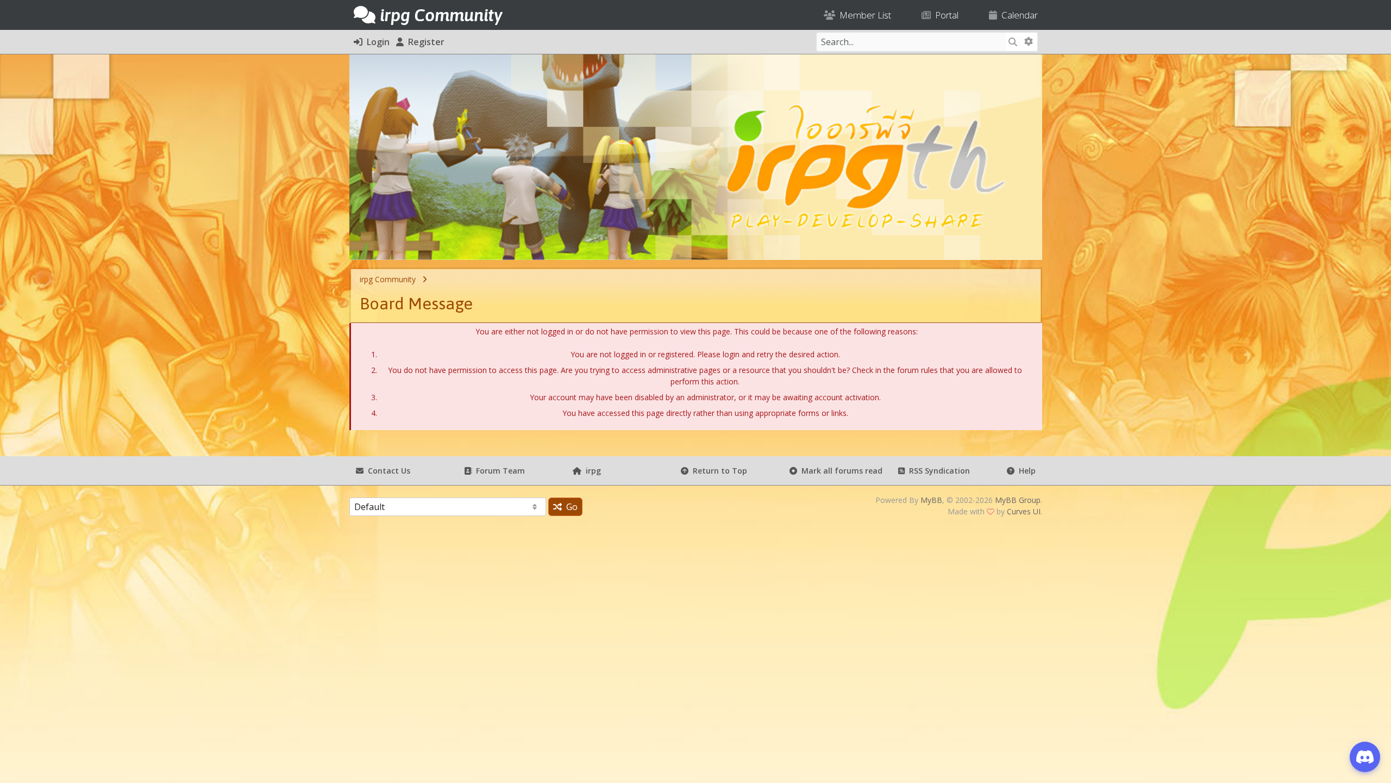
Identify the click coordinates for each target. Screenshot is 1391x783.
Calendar (1017, 15)
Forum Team (498, 470)
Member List (863, 15)
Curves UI (1024, 511)
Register (424, 42)
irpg (591, 470)
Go (570, 507)
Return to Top (717, 470)
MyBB (931, 500)
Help (1025, 470)
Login (376, 42)
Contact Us (387, 470)
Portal (944, 15)
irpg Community (388, 279)
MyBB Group (1018, 500)
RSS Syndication (937, 470)
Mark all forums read (839, 470)
